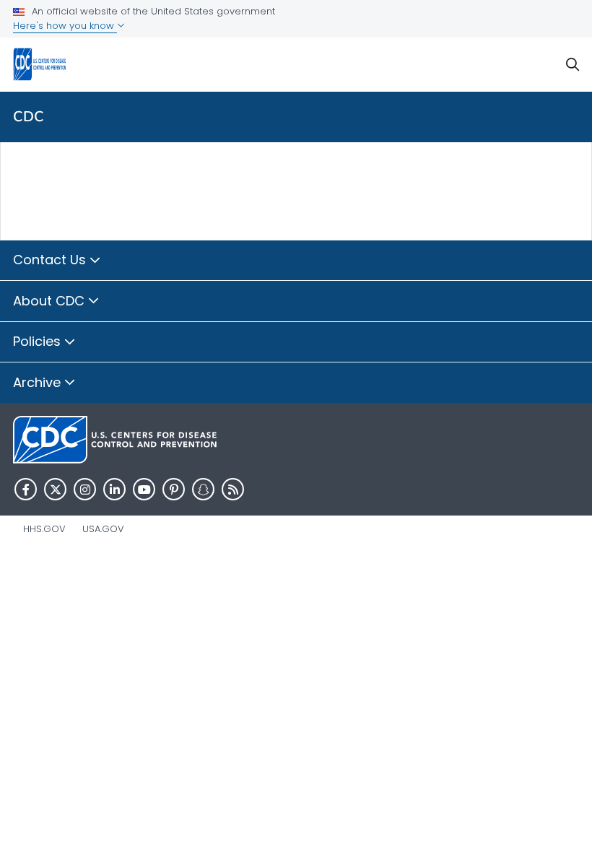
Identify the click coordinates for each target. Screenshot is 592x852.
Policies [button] (38, 341)
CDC (28, 116)
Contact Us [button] (51, 260)
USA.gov (103, 529)
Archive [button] (38, 382)
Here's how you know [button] (65, 25)
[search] (572, 64)
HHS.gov (44, 529)
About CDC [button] (50, 301)
